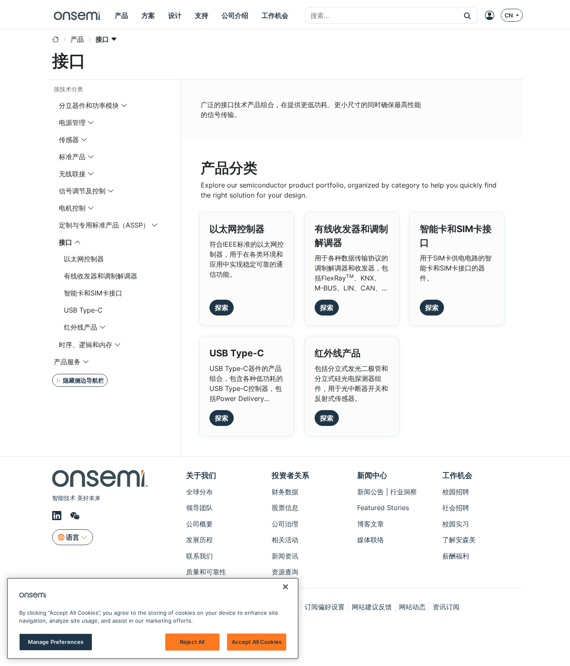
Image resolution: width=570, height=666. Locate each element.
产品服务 (67, 362)
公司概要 (199, 524)
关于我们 (201, 475)
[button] (467, 15)
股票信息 (285, 507)
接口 (65, 242)
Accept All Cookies (257, 641)
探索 (221, 307)
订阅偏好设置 (325, 607)
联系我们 (199, 556)
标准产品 (72, 157)
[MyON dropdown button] (492, 15)
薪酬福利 (455, 556)
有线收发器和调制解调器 (100, 276)
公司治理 (285, 524)
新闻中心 (372, 475)
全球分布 (199, 492)
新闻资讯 (285, 556)
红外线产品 (80, 327)
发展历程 (199, 540)
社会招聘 (455, 507)
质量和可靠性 (206, 572)
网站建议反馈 (372, 607)
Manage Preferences (55, 641)
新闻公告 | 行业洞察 (387, 492)
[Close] (285, 587)
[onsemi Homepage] (77, 15)
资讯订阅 (446, 607)
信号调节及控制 (82, 191)
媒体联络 (370, 540)
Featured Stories (383, 507)
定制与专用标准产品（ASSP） (105, 225)
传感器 (69, 139)
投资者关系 (290, 475)
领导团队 (199, 507)
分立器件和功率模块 (89, 105)
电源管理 (72, 122)
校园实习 (455, 524)
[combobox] (381, 16)
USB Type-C (83, 310)
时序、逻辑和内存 (85, 345)
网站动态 (412, 607)
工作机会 (457, 475)
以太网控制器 (84, 259)
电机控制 (72, 208)
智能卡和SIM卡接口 (93, 293)
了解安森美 (459, 540)
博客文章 (370, 524)
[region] (153, 618)
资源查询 (285, 572)
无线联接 (72, 174)
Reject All (192, 641)
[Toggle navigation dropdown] (124, 105)
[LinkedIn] (58, 515)
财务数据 (285, 492)
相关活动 (285, 540)
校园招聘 (455, 492)
